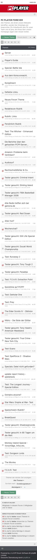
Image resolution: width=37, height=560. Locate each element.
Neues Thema (9, 37)
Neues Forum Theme (14, 99)
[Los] (25, 487)
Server (8, 53)
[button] (18, 42)
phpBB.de (26, 558)
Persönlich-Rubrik (13, 124)
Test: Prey (9, 302)
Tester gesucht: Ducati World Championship (18, 247)
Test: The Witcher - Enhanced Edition (19, 132)
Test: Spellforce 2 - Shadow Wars (18, 357)
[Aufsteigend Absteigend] (16, 487)
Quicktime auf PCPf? (14, 287)
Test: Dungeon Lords (14, 453)
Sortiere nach (10, 484)
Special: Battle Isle (13, 68)
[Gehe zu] (34, 14)
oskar (16, 389)
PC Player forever (12, 20)
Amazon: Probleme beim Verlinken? (16, 153)
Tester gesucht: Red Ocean (17, 213)
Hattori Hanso (18, 85)
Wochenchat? (11, 228)
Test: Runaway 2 (12, 257)
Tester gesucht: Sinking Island (19, 185)
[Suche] (30, 37)
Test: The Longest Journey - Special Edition (18, 385)
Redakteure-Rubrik (13, 109)
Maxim (16, 94)
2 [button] (5, 42)
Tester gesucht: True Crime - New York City (18, 339)
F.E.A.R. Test (11, 470)
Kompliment (10, 83)
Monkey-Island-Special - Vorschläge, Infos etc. (16, 444)
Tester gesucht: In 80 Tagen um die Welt (19, 434)
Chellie (16, 289)
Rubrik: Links (11, 116)
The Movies (10, 462)
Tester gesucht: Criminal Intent (19, 177)
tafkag (16, 208)
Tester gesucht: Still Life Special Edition (20, 237)
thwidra (17, 136)
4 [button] (11, 42)
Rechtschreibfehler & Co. (16, 170)
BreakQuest (10, 417)
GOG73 (16, 62)
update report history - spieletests (15, 375)
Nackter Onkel (18, 455)
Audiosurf (9, 162)
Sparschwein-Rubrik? (14, 410)
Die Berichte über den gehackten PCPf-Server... (17, 143)
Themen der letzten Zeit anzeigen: (18, 477)
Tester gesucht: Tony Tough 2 (19, 264)
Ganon (16, 55)
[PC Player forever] (18, 8)
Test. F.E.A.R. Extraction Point (19, 279)
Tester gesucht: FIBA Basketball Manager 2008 (19, 194)
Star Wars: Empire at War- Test (19, 402)
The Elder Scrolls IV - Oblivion (19, 311)
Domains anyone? (13, 395)
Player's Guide (11, 60)
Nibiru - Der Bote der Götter (18, 320)
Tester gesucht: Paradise (16, 272)
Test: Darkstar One (13, 294)
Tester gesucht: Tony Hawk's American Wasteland (18, 329)
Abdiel (16, 111)
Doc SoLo (17, 102)
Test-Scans (10, 348)
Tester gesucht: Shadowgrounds (20, 425)
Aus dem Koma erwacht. (16, 75)
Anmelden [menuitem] (33, 2)
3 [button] (8, 42)
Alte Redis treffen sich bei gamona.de (17, 204)
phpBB (12, 553)
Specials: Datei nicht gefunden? (19, 366)
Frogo (16, 70)
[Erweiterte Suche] (34, 37)
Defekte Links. (11, 92)
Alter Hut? (9, 221)
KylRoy (16, 77)
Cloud (16, 118)
